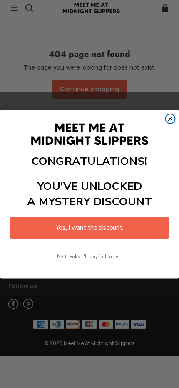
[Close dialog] (170, 119)
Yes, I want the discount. (89, 227)
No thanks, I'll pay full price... (89, 256)
